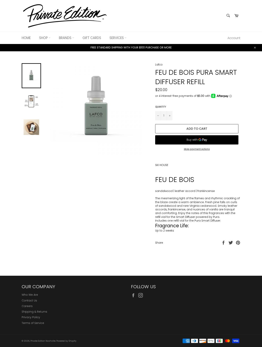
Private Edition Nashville (42, 340)
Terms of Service (33, 323)
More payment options (197, 149)
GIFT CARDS (91, 38)
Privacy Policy (31, 317)
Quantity (160, 106)
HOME (26, 38)
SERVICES (117, 38)
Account (233, 38)
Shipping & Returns (34, 312)
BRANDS (65, 38)
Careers (27, 306)
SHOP (44, 38)
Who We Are (30, 295)
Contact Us (29, 300)
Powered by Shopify (66, 340)
